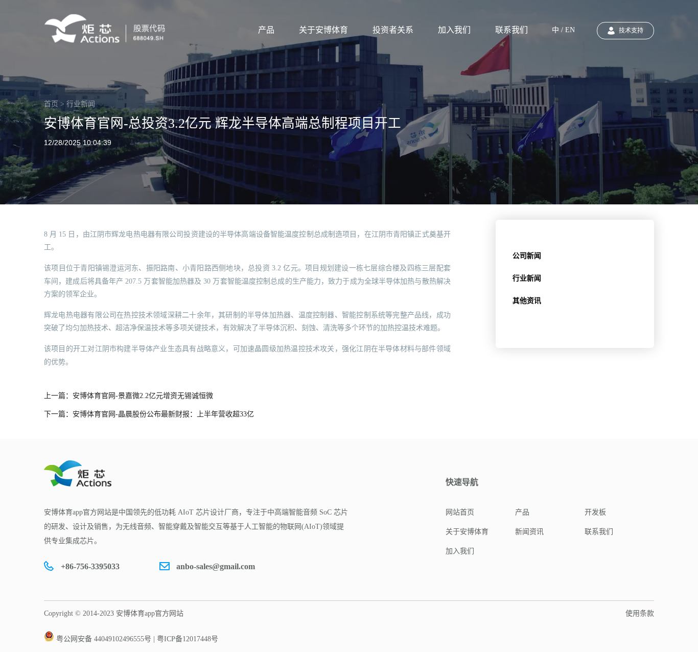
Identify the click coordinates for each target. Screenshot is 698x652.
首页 (51, 104)
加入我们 (454, 30)
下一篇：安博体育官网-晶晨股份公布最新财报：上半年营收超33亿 (149, 414)
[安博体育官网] (108, 28)
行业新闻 (527, 278)
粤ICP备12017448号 (187, 639)
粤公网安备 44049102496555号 (103, 639)
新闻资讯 (529, 531)
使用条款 (639, 613)
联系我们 (511, 30)
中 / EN (563, 30)
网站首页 (460, 512)
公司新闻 (527, 256)
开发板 (595, 512)
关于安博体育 (323, 30)
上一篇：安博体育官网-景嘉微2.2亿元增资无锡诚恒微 (128, 396)
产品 (266, 30)
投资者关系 (393, 30)
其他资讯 (527, 301)
